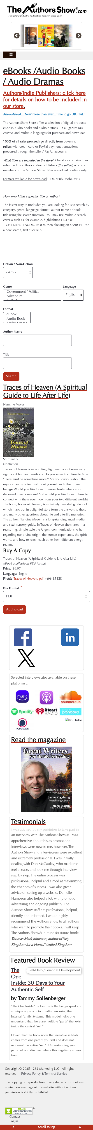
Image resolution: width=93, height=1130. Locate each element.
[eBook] (17, 314)
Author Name (12, 331)
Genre (7, 286)
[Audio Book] (17, 319)
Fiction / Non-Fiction (18, 264)
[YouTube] (73, 720)
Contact (14, 1117)
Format (8, 309)
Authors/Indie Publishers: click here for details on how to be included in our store (45, 100)
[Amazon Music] (22, 696)
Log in (13, 1121)
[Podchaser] (22, 724)
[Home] (46, 10)
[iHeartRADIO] (46, 711)
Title (6, 354)
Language (69, 286)
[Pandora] (70, 711)
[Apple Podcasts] (46, 698)
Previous (7, 884)
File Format (11, 588)
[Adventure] (32, 296)
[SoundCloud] (70, 697)
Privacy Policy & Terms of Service (44, 1074)
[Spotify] (22, 711)
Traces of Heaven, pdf (29, 579)
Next (85, 884)
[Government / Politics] (32, 292)
